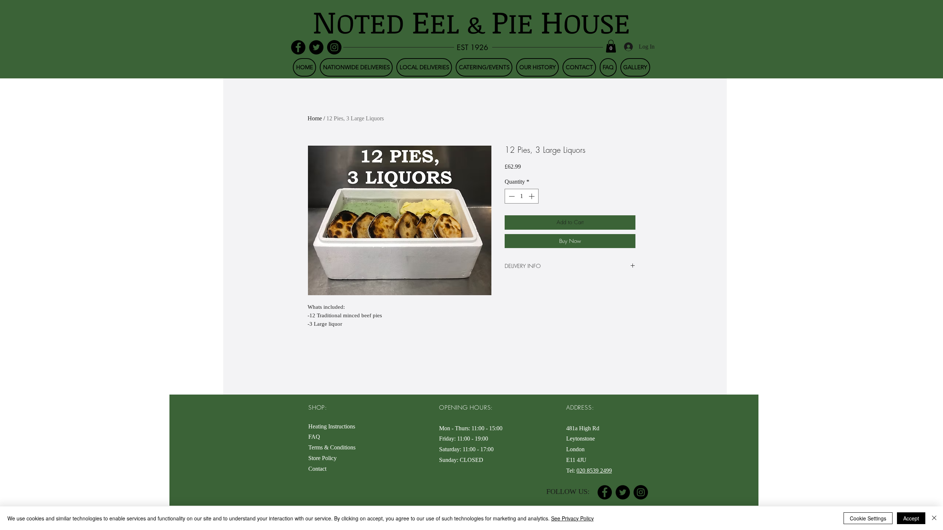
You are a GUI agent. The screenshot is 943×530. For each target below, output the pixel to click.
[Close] (934, 518)
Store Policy (322, 458)
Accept (911, 518)
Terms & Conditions (333, 447)
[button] (611, 46)
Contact (317, 469)
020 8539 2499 (594, 470)
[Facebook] (298, 47)
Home (315, 118)
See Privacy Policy (572, 518)
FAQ (314, 437)
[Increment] (532, 196)
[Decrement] (511, 196)
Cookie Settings (868, 518)
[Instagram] (334, 47)
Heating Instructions (331, 426)
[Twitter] (316, 47)
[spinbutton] (521, 196)
